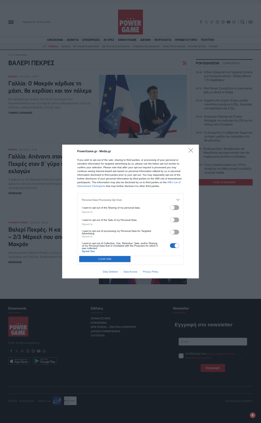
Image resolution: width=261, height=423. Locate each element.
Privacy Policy (150, 271)
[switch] (174, 207)
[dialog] (130, 211)
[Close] (192, 151)
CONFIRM (105, 259)
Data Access (130, 271)
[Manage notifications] (252, 415)
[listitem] (130, 200)
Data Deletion (110, 271)
